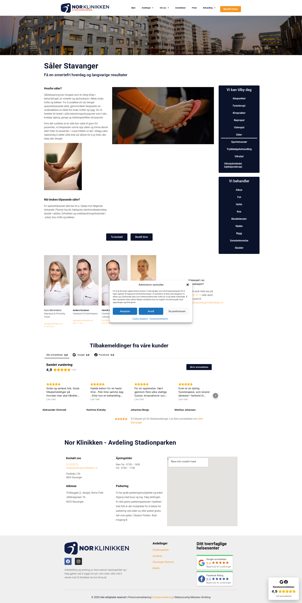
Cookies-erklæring (163, 597)
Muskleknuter (239, 218)
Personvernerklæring (159, 318)
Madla (156, 568)
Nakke (239, 226)
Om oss (163, 8)
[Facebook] (68, 561)
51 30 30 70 (194, 295)
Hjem (133, 8)
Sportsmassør (239, 141)
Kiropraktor (239, 112)
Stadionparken (161, 549)
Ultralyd (239, 156)
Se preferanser (177, 311)
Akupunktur (239, 98)
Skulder (239, 247)
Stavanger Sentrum (163, 562)
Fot (239, 197)
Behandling (208, 8)
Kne (239, 211)
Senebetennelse (239, 240)
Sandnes (157, 556)
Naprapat (239, 120)
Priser (194, 8)
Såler (239, 134)
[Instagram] (78, 561)
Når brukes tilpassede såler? (62, 199)
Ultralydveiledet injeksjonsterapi (233, 165)
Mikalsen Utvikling (200, 597)
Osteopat (239, 127)
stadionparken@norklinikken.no (205, 302)
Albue (239, 189)
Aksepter (125, 311)
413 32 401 (107, 323)
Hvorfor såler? (53, 88)
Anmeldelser (180, 8)
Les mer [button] (51, 399)
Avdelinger (146, 8)
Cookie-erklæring (140, 318)
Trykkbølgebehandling (239, 149)
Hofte (239, 204)
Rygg (239, 233)
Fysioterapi (239, 105)
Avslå (151, 311)
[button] (187, 284)
